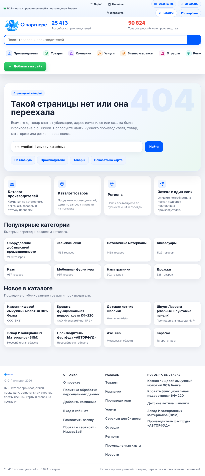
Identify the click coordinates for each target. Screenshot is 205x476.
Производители (26, 53)
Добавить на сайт (28, 66)
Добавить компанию (79, 402)
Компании (83, 53)
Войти (169, 13)
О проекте (117, 12)
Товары (57, 53)
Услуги (109, 53)
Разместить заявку (78, 420)
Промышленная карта (123, 445)
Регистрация (189, 13)
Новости (118, 4)
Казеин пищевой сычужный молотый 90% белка (169, 383)
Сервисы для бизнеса (123, 418)
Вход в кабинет (75, 411)
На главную (23, 160)
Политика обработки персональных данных (81, 392)
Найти (154, 146)
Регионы (112, 436)
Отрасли (173, 53)
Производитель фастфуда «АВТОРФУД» (168, 423)
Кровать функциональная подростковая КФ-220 (168, 393)
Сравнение (166, 3)
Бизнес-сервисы (141, 53)
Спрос (98, 4)
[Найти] (194, 39)
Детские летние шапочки (168, 403)
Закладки (191, 3)
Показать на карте (108, 160)
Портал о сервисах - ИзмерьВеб (79, 429)
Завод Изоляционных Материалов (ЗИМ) (164, 413)
